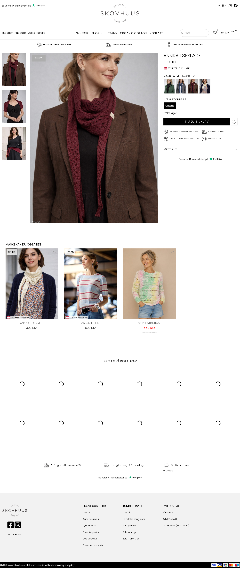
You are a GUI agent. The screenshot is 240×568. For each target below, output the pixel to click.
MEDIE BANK (168, 525)
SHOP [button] (95, 33)
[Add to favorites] (234, 121)
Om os (86, 512)
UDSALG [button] (111, 33)
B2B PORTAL (170, 506)
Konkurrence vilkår (93, 545)
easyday (70, 565)
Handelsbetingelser (133, 519)
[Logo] (120, 13)
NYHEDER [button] (82, 33)
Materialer (170, 149)
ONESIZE (169, 105)
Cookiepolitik (89, 538)
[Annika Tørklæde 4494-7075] (14, 70)
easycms (55, 565)
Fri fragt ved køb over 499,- (66, 465)
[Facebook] (236, 6)
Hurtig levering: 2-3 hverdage (127, 465)
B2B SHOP (7, 33)
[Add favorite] (54, 251)
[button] (214, 33)
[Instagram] (230, 6)
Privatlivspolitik (90, 532)
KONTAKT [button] (156, 33)
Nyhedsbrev (89, 525)
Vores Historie (36, 33)
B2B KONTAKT (169, 519)
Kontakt (126, 512)
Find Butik (20, 33)
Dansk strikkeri (90, 519)
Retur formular (130, 538)
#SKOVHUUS (10, 534)
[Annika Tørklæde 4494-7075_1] (14, 107)
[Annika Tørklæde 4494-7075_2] (14, 144)
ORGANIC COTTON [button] (133, 33)
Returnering (129, 532)
